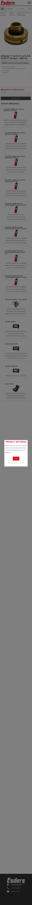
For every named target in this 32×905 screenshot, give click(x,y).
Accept (16, 458)
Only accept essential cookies (16, 462)
